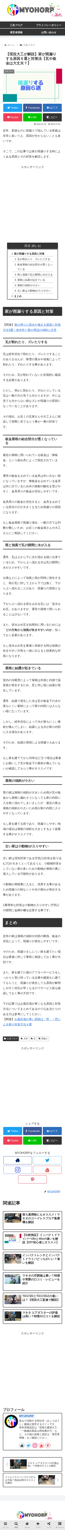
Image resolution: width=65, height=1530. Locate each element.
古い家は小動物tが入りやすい (34, 290)
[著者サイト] (17, 1160)
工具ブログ (12, 1038)
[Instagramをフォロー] (17, 1170)
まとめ (18, 296)
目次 (27, 246)
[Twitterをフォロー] (47, 1160)
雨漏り (44, 1038)
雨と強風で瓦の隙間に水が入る (35, 274)
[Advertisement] (32, 202)
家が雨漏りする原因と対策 (29, 253)
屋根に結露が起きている (31, 279)
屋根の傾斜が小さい (28, 285)
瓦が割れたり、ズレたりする (33, 259)
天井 (25, 1038)
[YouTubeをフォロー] (47, 1170)
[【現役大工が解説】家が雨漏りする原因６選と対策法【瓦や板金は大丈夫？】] (40, 957)
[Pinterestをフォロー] (32, 1179)
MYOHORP (26, 1415)
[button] (58, 784)
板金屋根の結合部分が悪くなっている (35, 267)
